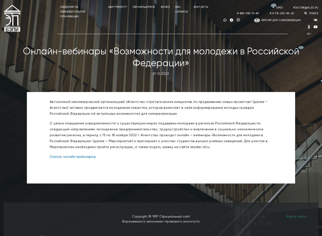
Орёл (279, 7)
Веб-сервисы (181, 9)
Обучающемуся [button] (144, 7)
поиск (313, 13)
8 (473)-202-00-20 (282, 13)
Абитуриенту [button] (117, 7)
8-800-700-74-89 (248, 13)
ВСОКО (165, 7)
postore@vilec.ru (305, 7)
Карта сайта (296, 216)
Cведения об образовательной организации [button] (73, 12)
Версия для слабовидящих (280, 20)
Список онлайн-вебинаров (73, 156)
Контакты (201, 7)
